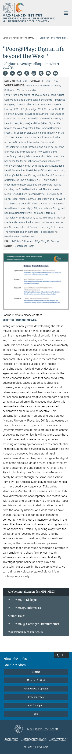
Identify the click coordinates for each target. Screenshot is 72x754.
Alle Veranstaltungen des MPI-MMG (31, 591)
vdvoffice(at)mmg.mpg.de (19, 319)
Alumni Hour (16, 616)
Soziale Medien (14, 665)
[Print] (55, 73)
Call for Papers (36, 705)
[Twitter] (26, 73)
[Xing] (41, 73)
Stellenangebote (36, 697)
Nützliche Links (15, 659)
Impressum (11, 739)
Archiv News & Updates (36, 688)
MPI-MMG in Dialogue (22, 599)
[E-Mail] (48, 73)
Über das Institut (36, 680)
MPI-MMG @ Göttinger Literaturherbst (33, 624)
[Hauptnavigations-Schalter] (65, 13)
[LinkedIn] (12, 73)
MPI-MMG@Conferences (24, 607)
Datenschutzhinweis (34, 739)
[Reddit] (19, 73)
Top (64, 655)
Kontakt (36, 672)
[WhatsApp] (34, 73)
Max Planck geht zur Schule (26, 632)
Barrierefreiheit (58, 739)
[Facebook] (5, 73)
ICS (36, 714)
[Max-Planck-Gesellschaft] (20, 729)
